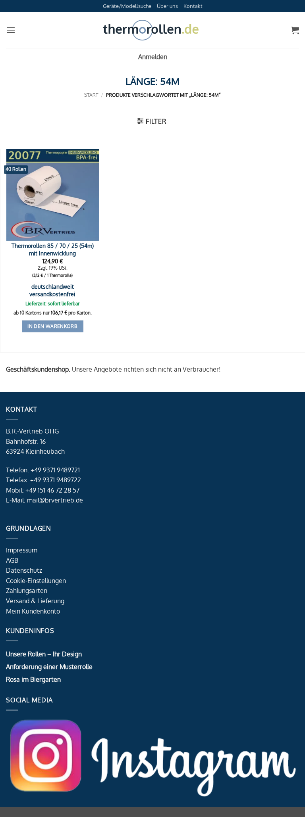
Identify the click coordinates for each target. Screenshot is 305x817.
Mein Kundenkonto (33, 611)
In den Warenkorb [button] (52, 326)
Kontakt (193, 6)
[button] (10, 30)
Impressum (21, 550)
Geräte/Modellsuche (127, 6)
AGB (12, 560)
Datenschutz (24, 570)
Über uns (167, 6)
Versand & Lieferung (35, 601)
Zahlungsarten (26, 591)
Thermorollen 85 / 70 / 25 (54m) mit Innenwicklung (53, 249)
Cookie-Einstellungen (36, 581)
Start (91, 95)
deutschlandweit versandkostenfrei (52, 290)
